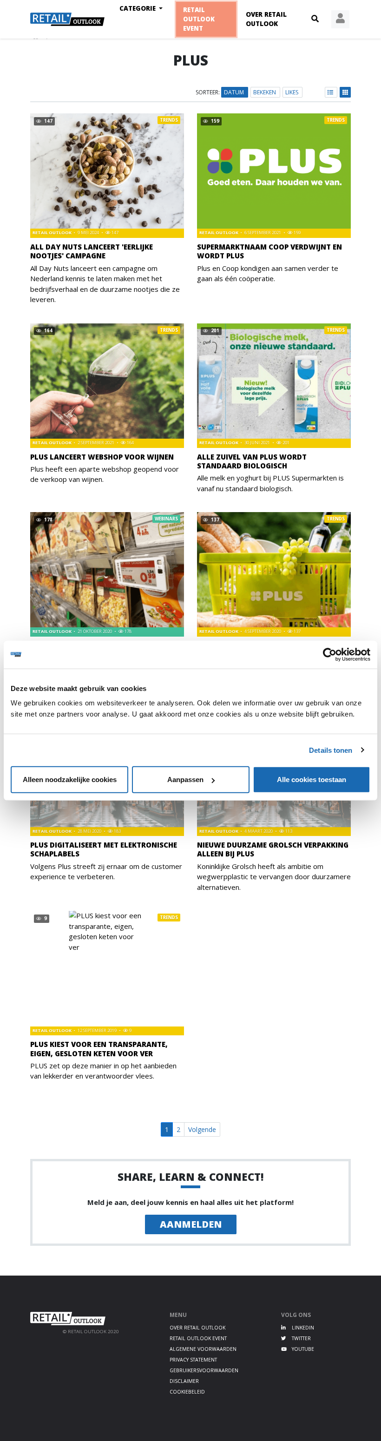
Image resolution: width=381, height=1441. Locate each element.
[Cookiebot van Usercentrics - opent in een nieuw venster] (329, 654)
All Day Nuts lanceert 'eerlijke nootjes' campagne (91, 251)
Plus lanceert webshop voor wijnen (102, 456)
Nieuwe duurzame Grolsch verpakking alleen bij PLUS (272, 849)
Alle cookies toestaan (311, 779)
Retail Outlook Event (199, 19)
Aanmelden (191, 1224)
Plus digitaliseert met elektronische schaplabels (103, 849)
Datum (234, 92)
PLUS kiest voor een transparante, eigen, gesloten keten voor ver (99, 1049)
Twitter (300, 1338)
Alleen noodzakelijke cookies (70, 779)
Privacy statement (193, 1359)
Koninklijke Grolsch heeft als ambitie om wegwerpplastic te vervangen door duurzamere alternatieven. (274, 877)
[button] (315, 19)
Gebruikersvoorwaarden (204, 1370)
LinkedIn (302, 1327)
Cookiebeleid (187, 1391)
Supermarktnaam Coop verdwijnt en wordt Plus (269, 251)
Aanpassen (185, 779)
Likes (292, 92)
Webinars (166, 519)
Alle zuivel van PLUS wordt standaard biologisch (252, 461)
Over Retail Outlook (266, 19)
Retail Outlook (52, 233)
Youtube (302, 1349)
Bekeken (265, 92)
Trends (169, 120)
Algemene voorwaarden (203, 1349)
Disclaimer (184, 1381)
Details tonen (330, 750)
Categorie (138, 8)
